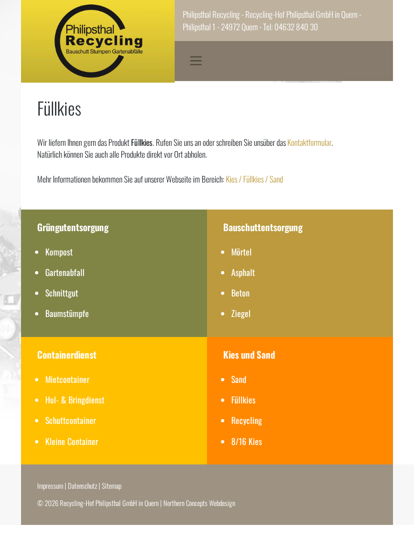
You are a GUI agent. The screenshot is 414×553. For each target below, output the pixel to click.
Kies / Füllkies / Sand (254, 179)
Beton (240, 292)
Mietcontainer (67, 379)
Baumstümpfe (67, 313)
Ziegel (241, 313)
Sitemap (111, 486)
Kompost (59, 251)
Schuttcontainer (70, 420)
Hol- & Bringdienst (75, 399)
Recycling (246, 420)
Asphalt (243, 272)
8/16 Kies (246, 441)
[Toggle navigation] (196, 61)
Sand (238, 379)
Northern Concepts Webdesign (199, 503)
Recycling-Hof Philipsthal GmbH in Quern (109, 503)
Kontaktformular (309, 142)
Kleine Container (71, 441)
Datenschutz (82, 486)
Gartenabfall (65, 272)
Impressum (50, 486)
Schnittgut (61, 292)
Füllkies (243, 399)
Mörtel (241, 251)
